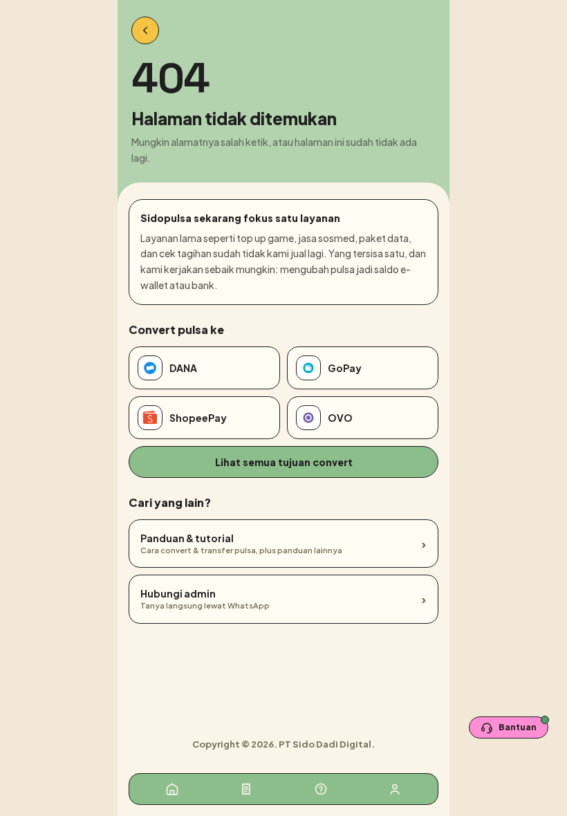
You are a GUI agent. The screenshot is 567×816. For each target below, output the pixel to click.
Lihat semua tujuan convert (284, 462)
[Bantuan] (320, 789)
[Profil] (394, 789)
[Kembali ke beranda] (145, 30)
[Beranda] (172, 789)
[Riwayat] (246, 789)
